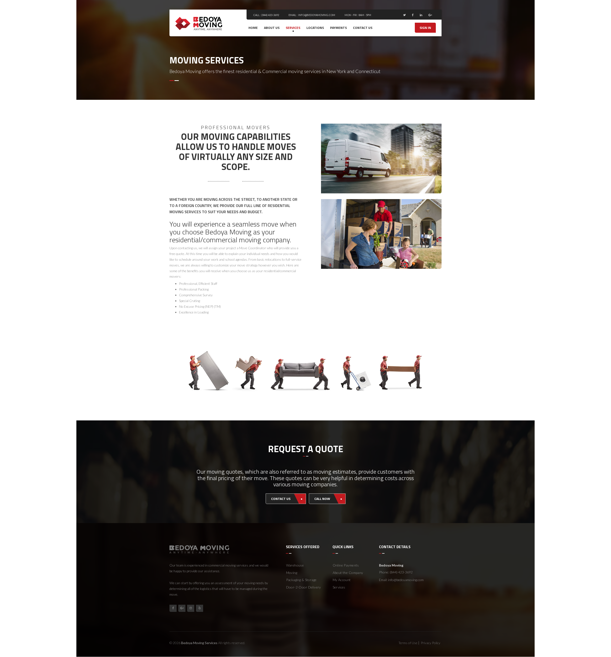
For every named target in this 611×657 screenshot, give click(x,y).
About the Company (348, 573)
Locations (315, 27)
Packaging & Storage (301, 580)
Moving (291, 573)
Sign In (425, 27)
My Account (342, 580)
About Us (271, 27)
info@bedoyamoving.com (316, 14)
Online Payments (346, 565)
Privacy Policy (430, 643)
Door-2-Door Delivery (303, 587)
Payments (338, 27)
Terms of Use (407, 643)
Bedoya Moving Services (199, 643)
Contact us (362, 27)
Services (293, 27)
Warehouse (295, 565)
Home (253, 27)
